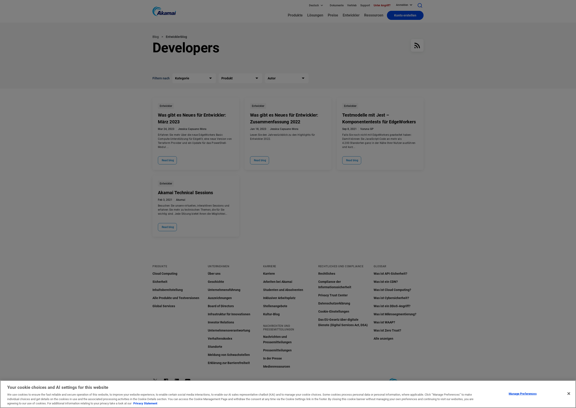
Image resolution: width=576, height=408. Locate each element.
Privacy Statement (145, 403)
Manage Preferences (522, 393)
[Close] (569, 394)
